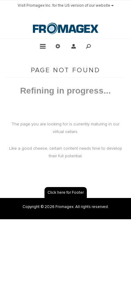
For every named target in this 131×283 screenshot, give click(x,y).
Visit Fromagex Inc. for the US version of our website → (66, 5)
